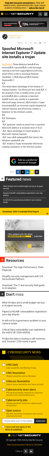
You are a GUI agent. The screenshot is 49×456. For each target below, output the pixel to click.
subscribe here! (36, 8)
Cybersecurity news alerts (21, 389)
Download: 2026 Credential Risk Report (21, 211)
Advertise (38, 445)
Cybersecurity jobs (17, 400)
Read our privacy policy (16, 445)
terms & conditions (13, 429)
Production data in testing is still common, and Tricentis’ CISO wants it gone (23, 340)
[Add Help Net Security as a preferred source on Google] (45, 43)
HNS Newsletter (15, 372)
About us (29, 445)
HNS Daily (12, 364)
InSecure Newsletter (18, 381)
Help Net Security (15, 36)
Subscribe (40, 421)
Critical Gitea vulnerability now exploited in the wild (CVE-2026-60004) (23, 331)
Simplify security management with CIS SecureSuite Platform (22, 278)
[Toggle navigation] (46, 14)
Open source (13, 410)
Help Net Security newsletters (20, 3)
